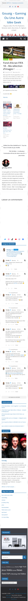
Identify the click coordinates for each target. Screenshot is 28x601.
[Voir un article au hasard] (24, 38)
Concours (13, 567)
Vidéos (23, 574)
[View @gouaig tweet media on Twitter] (8, 265)
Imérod (3, 500)
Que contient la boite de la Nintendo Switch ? (13, 426)
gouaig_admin (17, 72)
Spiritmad (4, 512)
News (11, 59)
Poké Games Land (6, 510)
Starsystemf (5, 514)
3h (17, 260)
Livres (14, 570)
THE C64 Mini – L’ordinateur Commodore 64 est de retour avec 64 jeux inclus (14, 153)
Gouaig (7, 260)
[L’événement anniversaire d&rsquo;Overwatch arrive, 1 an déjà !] (17, 106)
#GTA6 (15, 283)
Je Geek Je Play (5, 502)
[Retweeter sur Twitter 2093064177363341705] (9, 288)
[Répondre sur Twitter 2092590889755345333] (6, 362)
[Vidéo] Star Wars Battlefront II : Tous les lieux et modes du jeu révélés (14, 146)
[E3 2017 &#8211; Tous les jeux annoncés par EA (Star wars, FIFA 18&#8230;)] (7, 124)
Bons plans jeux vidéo (7, 495)
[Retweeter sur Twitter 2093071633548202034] (9, 269)
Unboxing (13, 574)
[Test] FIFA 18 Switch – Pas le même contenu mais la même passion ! (7, 112)
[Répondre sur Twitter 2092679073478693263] (6, 325)
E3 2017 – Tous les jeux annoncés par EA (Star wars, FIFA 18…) (7, 130)
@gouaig (5, 97)
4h (17, 273)
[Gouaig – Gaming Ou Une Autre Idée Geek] (3, 38)
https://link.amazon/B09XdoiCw (15, 373)
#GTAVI (7, 264)
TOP (8, 574)
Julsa (3, 505)
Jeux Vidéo (6, 59)
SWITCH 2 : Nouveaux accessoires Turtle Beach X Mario (15, 3)
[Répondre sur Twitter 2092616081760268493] (6, 378)
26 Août (18, 294)
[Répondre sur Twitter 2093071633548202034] (6, 269)
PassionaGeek (5, 507)
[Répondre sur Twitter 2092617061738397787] (6, 304)
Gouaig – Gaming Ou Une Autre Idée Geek (14, 17)
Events (17, 567)
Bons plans (4, 567)
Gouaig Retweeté (14, 292)
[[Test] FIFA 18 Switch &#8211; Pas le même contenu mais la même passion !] (7, 106)
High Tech (22, 567)
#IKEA (12, 355)
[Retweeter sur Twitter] (9, 292)
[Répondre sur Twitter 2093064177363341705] (6, 288)
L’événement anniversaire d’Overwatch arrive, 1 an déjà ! (17, 112)
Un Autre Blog (5, 517)
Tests (4, 573)
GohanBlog (4, 497)
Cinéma (8, 567)
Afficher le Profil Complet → (8, 486)
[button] (6, 86)
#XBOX (22, 355)
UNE (18, 574)
